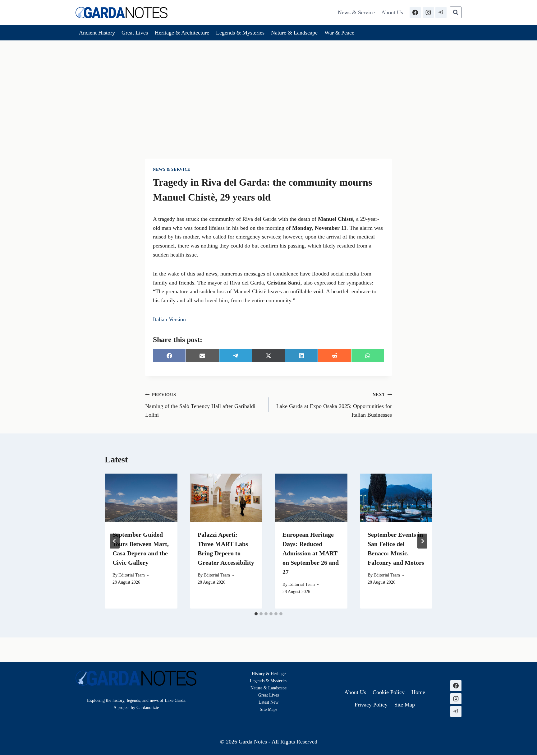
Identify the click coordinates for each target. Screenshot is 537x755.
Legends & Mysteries (240, 33)
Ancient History (97, 33)
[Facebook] (415, 12)
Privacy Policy (371, 705)
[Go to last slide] (115, 541)
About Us (392, 12)
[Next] (422, 541)
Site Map (268, 709)
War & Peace (339, 33)
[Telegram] (441, 12)
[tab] (256, 613)
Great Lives (135, 33)
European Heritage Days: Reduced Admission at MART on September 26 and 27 (310, 553)
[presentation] (141, 498)
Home (418, 692)
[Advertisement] (268, 87)
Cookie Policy (389, 692)
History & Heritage (269, 673)
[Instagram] (428, 12)
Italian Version (169, 319)
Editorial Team (131, 574)
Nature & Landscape (294, 33)
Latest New (268, 702)
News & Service (356, 12)
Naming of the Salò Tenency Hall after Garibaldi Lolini (200, 405)
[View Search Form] (455, 12)
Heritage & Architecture (182, 33)
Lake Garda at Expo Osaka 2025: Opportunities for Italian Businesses (334, 405)
